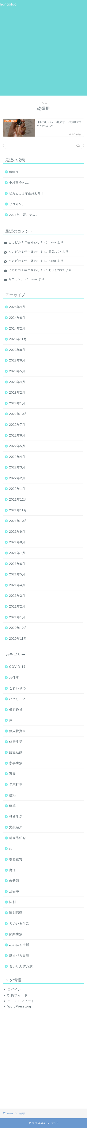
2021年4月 (17, 585)
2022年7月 (17, 424)
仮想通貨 (16, 709)
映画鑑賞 (16, 859)
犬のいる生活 (19, 923)
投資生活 (16, 816)
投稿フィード (17, 995)
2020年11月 (18, 638)
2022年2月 (17, 478)
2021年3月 (17, 595)
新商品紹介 (17, 838)
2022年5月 (17, 446)
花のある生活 (19, 945)
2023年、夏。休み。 (24, 214)
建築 (12, 795)
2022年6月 (17, 435)
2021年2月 (17, 606)
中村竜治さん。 (20, 182)
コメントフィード (20, 1001)
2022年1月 (17, 488)
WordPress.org (19, 1006)
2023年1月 (17, 403)
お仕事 (14, 677)
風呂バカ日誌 (19, 955)
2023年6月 (17, 360)
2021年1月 (17, 617)
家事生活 (16, 763)
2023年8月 (17, 350)
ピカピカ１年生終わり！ (26, 193)
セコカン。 (17, 204)
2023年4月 (17, 382)
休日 (12, 720)
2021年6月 (17, 563)
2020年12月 (18, 628)
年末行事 (16, 784)
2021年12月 (18, 499)
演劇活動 (16, 912)
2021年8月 (17, 542)
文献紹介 (16, 827)
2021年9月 (17, 531)
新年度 (14, 172)
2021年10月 (18, 521)
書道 (12, 870)
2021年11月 (18, 510)
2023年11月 (18, 339)
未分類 (14, 880)
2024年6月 (17, 317)
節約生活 (16, 934)
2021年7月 (17, 553)
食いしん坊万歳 (21, 966)
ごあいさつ (17, 688)
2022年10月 (18, 414)
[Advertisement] (43, 47)
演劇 (12, 902)
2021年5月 (17, 574)
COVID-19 (17, 666)
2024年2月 (17, 328)
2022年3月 (17, 467)
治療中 (14, 891)
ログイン (14, 989)
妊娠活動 (16, 752)
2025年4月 (17, 307)
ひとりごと (17, 699)
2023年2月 (17, 392)
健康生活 (16, 741)
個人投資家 (17, 731)
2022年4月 (17, 457)
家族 (12, 773)
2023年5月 (17, 371)
